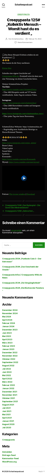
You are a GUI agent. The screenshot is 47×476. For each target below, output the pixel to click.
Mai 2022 (6, 375)
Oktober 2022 (8, 359)
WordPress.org (9, 462)
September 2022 (10, 362)
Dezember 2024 (9, 310)
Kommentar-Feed (10, 458)
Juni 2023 (7, 333)
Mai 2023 (6, 336)
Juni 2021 (6, 411)
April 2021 (7, 418)
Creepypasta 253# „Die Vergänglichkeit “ (21, 283)
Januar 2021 (8, 421)
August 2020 (8, 424)
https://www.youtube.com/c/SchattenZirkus (19, 89)
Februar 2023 (8, 346)
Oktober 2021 (8, 398)
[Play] (23, 178)
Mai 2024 (6, 316)
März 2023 (7, 343)
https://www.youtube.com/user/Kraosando (19, 159)
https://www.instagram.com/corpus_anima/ (19, 143)
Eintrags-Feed (9, 455)
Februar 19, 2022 (35, 39)
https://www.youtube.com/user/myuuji (24, 162)
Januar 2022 (8, 388)
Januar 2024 (8, 326)
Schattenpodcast (23, 4)
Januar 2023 (8, 349)
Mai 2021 (6, 414)
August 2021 (8, 405)
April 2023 (7, 339)
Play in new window (17, 194)
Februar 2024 (8, 323)
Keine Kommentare (25, 42)
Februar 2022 (8, 385)
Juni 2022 (7, 372)
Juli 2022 (6, 369)
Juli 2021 (6, 408)
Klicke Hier (6, 68)
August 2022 (8, 365)
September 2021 (10, 401)
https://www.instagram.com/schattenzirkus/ (19, 103)
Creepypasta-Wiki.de (10, 76)
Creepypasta (23, 14)
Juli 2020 (6, 427)
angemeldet (16, 230)
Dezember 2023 (9, 330)
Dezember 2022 (9, 352)
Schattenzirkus (17, 39)
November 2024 (10, 313)
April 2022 (7, 378)
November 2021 (9, 395)
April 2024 (7, 320)
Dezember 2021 (9, 392)
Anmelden (7, 452)
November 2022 (9, 356)
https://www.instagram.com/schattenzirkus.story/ (23, 113)
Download (31, 194)
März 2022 (7, 382)
